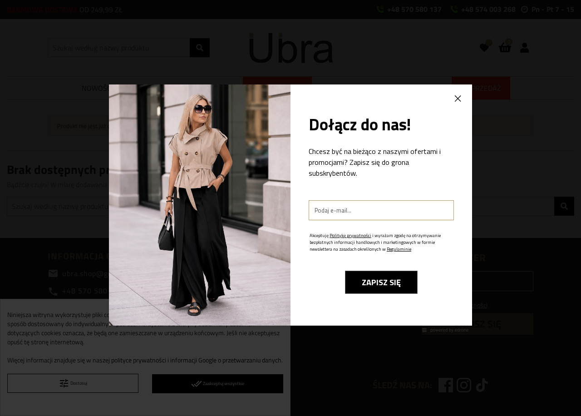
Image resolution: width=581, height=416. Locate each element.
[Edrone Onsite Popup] (290, 208)
